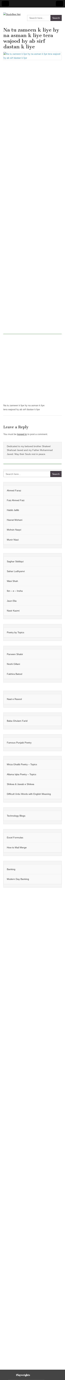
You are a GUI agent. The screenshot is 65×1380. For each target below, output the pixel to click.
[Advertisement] (32, 198)
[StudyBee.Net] (12, 11)
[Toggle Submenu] (56, 490)
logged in (22, 434)
